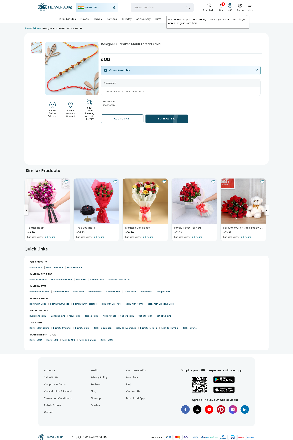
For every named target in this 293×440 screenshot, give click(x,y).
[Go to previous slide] (26, 209)
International (223, 19)
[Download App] (224, 382)
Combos (111, 19)
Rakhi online (36, 267)
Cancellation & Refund (58, 391)
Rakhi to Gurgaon (103, 327)
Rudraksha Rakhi (38, 315)
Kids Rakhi (81, 279)
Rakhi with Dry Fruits (111, 303)
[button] (36, 47)
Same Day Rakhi (54, 267)
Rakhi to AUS (68, 340)
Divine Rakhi (130, 291)
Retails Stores (52, 405)
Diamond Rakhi (61, 291)
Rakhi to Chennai (62, 327)
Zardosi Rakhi (91, 315)
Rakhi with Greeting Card (161, 303)
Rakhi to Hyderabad (126, 327)
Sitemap (96, 398)
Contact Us (133, 391)
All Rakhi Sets (109, 315)
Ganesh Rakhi (58, 315)
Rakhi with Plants (134, 303)
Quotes (95, 405)
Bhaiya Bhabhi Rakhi (61, 279)
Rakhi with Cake (38, 303)
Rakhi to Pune (190, 327)
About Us (49, 370)
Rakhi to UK (52, 340)
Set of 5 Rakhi (164, 315)
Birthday (127, 19)
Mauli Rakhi (74, 315)
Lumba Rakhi (95, 291)
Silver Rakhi (78, 291)
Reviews (96, 384)
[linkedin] (244, 409)
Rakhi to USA (36, 340)
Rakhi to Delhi (82, 327)
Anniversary (143, 19)
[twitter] (197, 409)
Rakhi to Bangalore (39, 327)
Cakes (98, 19)
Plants (189, 19)
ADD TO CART (122, 118)
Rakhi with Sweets (59, 303)
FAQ (128, 384)
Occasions (204, 19)
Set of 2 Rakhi (127, 315)
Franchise (132, 377)
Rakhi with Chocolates (85, 303)
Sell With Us (51, 377)
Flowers (85, 19)
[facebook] (185, 409)
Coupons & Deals (55, 384)
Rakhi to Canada (87, 340)
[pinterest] (221, 409)
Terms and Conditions (58, 398)
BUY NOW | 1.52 (166, 118)
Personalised (173, 19)
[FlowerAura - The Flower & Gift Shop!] (55, 11)
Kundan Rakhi (113, 291)
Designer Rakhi (163, 291)
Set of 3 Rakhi (145, 315)
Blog (93, 391)
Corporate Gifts (136, 370)
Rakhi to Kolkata (148, 327)
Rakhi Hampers (74, 267)
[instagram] (233, 409)
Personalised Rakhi (39, 291)
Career (48, 412)
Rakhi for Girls (97, 279)
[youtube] (209, 409)
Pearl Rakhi (146, 291)
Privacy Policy (99, 377)
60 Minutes (69, 19)
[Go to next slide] (267, 209)
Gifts (158, 19)
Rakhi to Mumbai (169, 327)
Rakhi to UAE (107, 340)
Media (94, 370)
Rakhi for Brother (38, 279)
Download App (135, 398)
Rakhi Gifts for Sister (119, 279)
